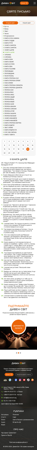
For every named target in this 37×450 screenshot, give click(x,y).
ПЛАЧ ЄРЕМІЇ (8, 83)
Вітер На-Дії (17, 422)
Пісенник (16, 414)
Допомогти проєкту (18, 326)
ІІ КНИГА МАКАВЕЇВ (10, 120)
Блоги (3, 419)
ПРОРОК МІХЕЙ (9, 102)
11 (18, 145)
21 (32, 149)
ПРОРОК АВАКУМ (10, 106)
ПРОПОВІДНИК (9, 73)
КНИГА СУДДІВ (9, 40)
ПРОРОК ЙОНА (9, 99)
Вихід (6, 29)
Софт (14, 417)
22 (4, 153)
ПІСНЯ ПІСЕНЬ (9, 76)
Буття (6, 26)
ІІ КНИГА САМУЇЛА (10, 48)
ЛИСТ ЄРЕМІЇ (8, 127)
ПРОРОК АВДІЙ (9, 97)
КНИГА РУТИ (8, 43)
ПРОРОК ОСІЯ (8, 90)
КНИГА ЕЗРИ (8, 59)
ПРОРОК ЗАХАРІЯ (10, 113)
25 (18, 153)
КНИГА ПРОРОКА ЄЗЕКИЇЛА (13, 85)
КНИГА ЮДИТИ (9, 125)
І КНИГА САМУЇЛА (10, 45)
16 (9, 149)
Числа (6, 33)
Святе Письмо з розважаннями (23, 419)
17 (14, 149)
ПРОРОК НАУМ (9, 104)
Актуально (4, 414)
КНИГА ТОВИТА (9, 134)
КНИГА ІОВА (8, 66)
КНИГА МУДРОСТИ (10, 130)
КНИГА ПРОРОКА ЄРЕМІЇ (12, 80)
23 (9, 153)
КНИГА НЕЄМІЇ (9, 62)
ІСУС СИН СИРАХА (10, 132)
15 (4, 149)
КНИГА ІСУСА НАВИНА (11, 38)
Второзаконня (9, 36)
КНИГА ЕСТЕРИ (9, 64)
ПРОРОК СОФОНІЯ (10, 109)
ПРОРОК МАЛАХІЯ (10, 116)
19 (23, 149)
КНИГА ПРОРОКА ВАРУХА (12, 123)
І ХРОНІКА (7, 55)
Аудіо (3, 422)
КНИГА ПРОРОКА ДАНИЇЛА (13, 87)
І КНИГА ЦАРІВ (9, 50)
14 (32, 145)
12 (23, 145)
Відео (3, 425)
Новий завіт (27, 23)
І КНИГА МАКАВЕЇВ (10, 118)
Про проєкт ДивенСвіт (8, 433)
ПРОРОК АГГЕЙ (9, 111)
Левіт (6, 31)
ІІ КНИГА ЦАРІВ (9, 52)
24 (14, 153)
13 (27, 145)
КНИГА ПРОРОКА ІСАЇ (11, 78)
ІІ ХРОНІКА (7, 57)
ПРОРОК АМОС (9, 95)
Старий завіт (10, 23)
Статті (3, 417)
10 (14, 145)
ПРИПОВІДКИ (8, 71)
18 (18, 149)
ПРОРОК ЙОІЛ (8, 92)
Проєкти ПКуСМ (6, 435)
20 (28, 149)
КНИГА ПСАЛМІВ (9, 69)
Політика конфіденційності (18, 442)
